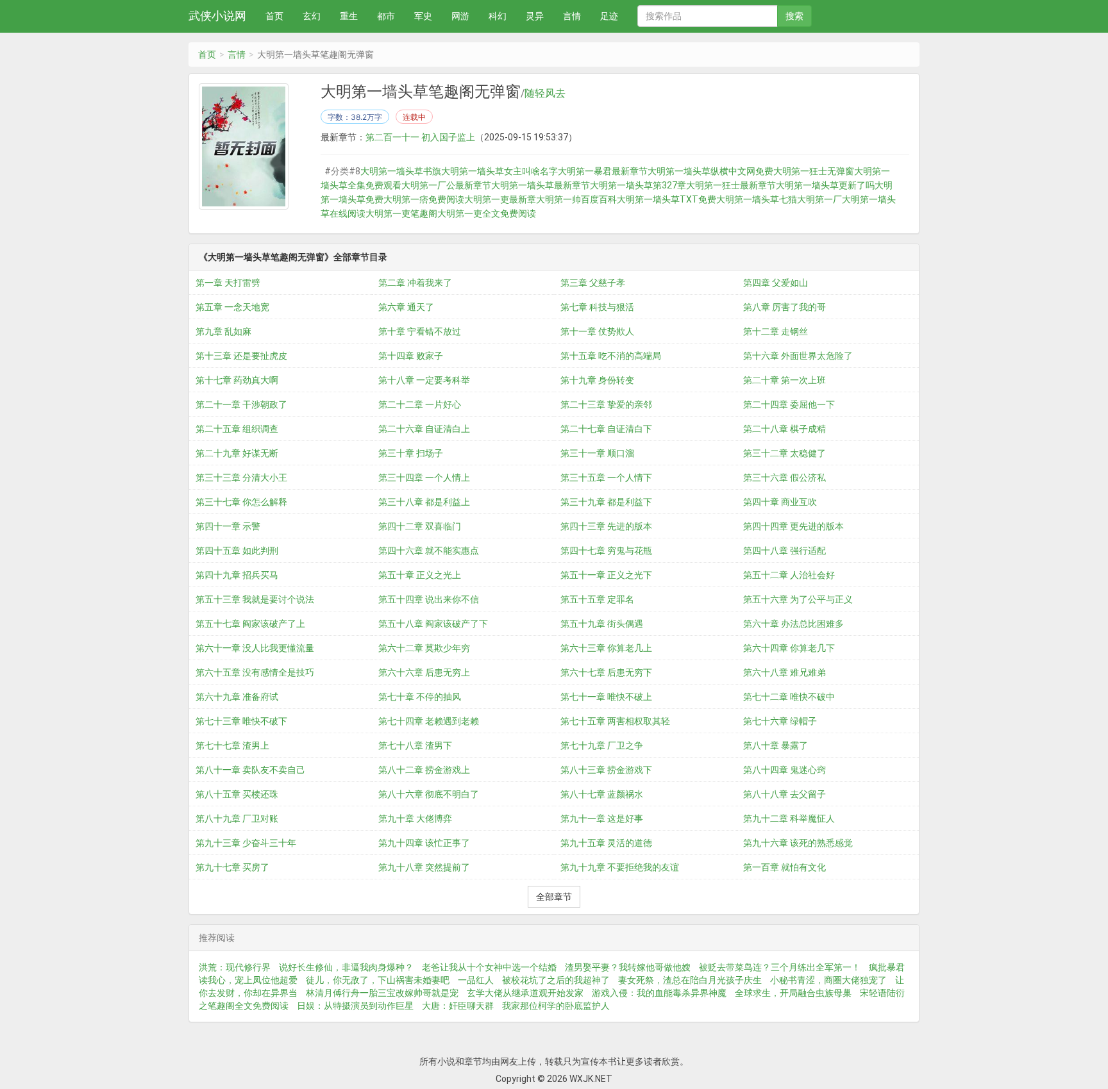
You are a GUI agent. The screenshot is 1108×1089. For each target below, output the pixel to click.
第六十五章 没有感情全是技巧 (255, 672)
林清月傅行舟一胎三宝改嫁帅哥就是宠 (382, 993)
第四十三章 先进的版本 (606, 526)
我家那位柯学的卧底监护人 (556, 1006)
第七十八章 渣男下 (415, 745)
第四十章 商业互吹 (780, 502)
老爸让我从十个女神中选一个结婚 (489, 967)
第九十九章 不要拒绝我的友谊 (619, 867)
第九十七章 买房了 (232, 867)
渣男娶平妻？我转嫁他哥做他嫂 (628, 967)
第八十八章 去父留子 (784, 794)
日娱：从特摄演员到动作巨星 (355, 1006)
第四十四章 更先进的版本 (793, 526)
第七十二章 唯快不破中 (789, 697)
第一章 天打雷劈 (228, 283)
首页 (274, 16)
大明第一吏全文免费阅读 (486, 213)
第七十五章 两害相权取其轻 (615, 721)
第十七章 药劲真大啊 (237, 380)
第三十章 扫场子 (410, 453)
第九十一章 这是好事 (601, 818)
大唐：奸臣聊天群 (458, 1006)
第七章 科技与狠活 (597, 307)
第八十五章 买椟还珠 (237, 794)
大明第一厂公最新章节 (446, 185)
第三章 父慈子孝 (592, 283)
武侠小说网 (217, 15)
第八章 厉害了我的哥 (784, 307)
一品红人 (476, 980)
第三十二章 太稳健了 (784, 453)
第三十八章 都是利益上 (424, 502)
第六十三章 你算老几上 (606, 648)
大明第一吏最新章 (500, 199)
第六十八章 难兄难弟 (784, 672)
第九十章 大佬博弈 (415, 818)
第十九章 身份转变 (597, 380)
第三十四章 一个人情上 (424, 477)
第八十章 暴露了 (775, 745)
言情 (572, 16)
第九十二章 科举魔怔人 (789, 818)
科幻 (498, 16)
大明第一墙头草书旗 (400, 171)
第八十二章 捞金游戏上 (424, 770)
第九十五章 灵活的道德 (606, 843)
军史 (423, 16)
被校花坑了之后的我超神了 (556, 980)
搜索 (794, 16)
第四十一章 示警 (228, 526)
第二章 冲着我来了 (415, 283)
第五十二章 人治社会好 (789, 575)
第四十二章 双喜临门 (419, 526)
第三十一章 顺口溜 (597, 453)
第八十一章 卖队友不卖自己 (250, 770)
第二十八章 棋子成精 (784, 429)
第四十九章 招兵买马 (237, 575)
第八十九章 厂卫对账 (237, 818)
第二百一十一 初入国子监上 (420, 137)
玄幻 (312, 16)
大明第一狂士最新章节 (731, 185)
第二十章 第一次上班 (784, 380)
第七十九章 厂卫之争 (601, 745)
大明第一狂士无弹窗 (813, 171)
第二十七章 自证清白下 (606, 429)
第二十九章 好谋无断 (237, 453)
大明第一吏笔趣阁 (401, 213)
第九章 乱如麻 (223, 331)
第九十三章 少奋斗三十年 (246, 843)
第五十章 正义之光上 (419, 575)
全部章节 (554, 897)
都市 (386, 16)
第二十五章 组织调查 (237, 429)
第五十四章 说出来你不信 (428, 599)
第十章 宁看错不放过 (419, 331)
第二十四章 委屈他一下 (789, 404)
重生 (349, 16)
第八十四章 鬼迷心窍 (784, 770)
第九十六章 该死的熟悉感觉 (798, 843)
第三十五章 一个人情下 (606, 477)
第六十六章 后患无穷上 (424, 672)
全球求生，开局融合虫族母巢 (793, 993)
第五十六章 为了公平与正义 (798, 599)
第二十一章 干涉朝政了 (241, 404)
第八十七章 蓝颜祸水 (601, 794)
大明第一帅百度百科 (576, 199)
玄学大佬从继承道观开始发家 (525, 993)
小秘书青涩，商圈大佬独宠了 (828, 980)
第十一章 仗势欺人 (597, 331)
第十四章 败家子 (410, 356)
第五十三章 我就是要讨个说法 (255, 599)
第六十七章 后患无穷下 (606, 672)
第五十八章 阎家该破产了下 (433, 624)
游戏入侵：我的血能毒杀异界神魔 (659, 993)
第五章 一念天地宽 (232, 307)
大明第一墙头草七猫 (756, 199)
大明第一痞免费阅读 (423, 199)
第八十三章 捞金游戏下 (606, 770)
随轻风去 (545, 93)
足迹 (609, 16)
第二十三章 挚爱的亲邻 (606, 404)
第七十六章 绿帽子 (780, 721)
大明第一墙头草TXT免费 (666, 199)
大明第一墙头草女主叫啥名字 (499, 171)
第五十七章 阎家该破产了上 (250, 624)
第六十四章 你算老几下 (789, 648)
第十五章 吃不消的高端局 (610, 356)
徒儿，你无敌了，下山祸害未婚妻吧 (377, 980)
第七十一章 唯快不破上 (606, 697)
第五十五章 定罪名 (597, 599)
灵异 (535, 16)
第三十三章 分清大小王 (241, 477)
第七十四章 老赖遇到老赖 (428, 721)
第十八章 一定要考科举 (424, 380)
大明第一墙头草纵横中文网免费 (710, 171)
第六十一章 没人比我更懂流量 (255, 648)
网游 (460, 16)
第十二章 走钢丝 (775, 331)
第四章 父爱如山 (775, 283)
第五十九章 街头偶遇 (601, 624)
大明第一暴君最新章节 (603, 171)
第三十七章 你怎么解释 (241, 502)
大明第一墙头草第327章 (638, 185)
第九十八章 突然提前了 (424, 867)
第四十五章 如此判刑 (237, 550)
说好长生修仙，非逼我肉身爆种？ (346, 967)
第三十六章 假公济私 (784, 477)
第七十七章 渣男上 (232, 745)
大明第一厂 (819, 199)
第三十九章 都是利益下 (606, 502)
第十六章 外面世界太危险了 (798, 356)
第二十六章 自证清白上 (424, 429)
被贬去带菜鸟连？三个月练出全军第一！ (779, 967)
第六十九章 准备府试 (237, 697)
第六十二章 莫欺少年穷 (424, 648)
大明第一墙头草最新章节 (540, 185)
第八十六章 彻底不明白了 (428, 794)
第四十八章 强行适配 (784, 550)
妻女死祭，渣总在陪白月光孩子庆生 (690, 980)
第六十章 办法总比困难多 (793, 624)
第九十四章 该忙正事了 (424, 843)
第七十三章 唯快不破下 (241, 721)
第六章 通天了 (406, 307)
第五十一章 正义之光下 (606, 575)
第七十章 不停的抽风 (419, 697)
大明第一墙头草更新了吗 (825, 185)
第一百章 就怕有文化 (784, 867)
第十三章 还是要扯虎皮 (241, 356)
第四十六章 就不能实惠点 (428, 550)
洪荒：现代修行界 (235, 967)
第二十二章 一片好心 (419, 404)
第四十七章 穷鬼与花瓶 (606, 550)
